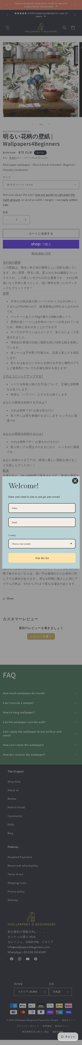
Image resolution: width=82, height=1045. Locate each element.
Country (12, 535)
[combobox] (42, 543)
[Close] (75, 480)
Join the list (42, 558)
